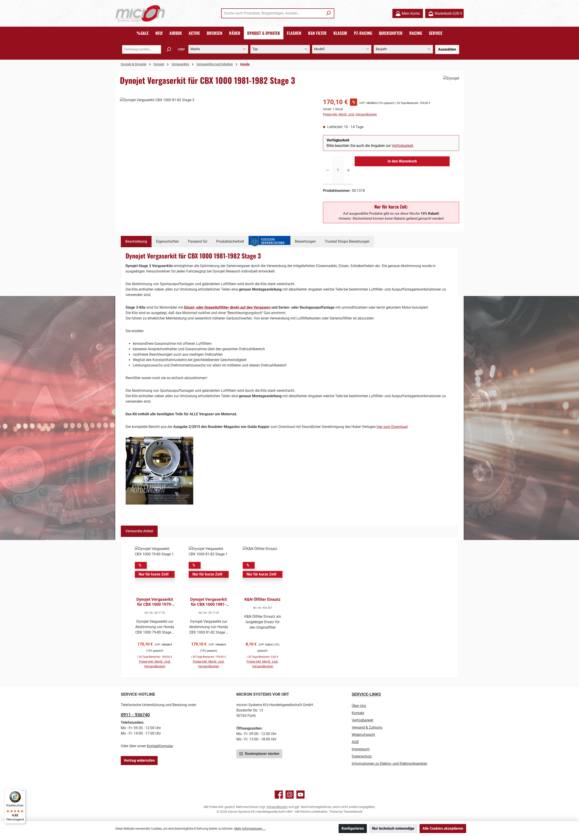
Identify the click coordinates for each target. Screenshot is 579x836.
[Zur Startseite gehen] (140, 13)
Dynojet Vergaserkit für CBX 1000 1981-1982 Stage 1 (208, 602)
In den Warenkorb (402, 161)
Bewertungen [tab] (305, 241)
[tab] (136, 241)
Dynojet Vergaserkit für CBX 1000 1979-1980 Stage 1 (154, 602)
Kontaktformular (160, 746)
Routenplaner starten (261, 753)
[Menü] (23, 791)
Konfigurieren (353, 828)
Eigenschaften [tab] (167, 241)
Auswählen (447, 49)
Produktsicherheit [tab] (230, 241)
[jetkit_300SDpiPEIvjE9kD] (217, 146)
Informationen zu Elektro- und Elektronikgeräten (389, 763)
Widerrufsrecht (363, 735)
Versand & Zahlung (367, 727)
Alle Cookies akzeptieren (442, 828)
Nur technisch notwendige (393, 828)
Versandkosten (277, 807)
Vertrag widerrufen (139, 760)
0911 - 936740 (135, 714)
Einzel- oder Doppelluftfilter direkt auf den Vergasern (227, 307)
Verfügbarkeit (402, 145)
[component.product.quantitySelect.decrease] (327, 170)
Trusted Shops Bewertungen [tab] (347, 241)
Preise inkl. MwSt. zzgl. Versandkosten (350, 114)
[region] (216, 146)
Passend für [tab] (197, 241)
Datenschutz (362, 756)
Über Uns (359, 706)
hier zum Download (392, 427)
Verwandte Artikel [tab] (139, 531)
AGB (355, 742)
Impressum (361, 749)
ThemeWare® (353, 811)
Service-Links (366, 694)
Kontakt (358, 713)
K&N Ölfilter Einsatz (262, 599)
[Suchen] (328, 13)
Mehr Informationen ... (250, 828)
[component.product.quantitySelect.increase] (348, 170)
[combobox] (272, 13)
